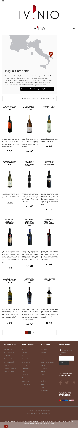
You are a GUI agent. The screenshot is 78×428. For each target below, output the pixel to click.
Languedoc (25, 368)
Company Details (9, 362)
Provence (25, 375)
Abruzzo (43, 352)
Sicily (42, 384)
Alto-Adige (44, 349)
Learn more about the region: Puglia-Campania (37, 89)
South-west (25, 381)
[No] (75, 423)
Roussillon (25, 378)
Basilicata (43, 356)
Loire (23, 371)
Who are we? (8, 349)
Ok (6, 426)
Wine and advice (9, 371)
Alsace (24, 349)
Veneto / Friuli (45, 390)
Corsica (24, 365)
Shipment (7, 365)
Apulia (14, 76)
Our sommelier (8, 359)
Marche (43, 371)
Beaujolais (25, 352)
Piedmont (43, 378)
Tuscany (43, 387)
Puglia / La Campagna (47, 362)
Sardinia (43, 381)
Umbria (43, 375)
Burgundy (25, 359)
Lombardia (44, 368)
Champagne (26, 362)
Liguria (43, 365)
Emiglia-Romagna (46, 359)
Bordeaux (25, 356)
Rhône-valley (26, 384)
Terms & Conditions (10, 368)
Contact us (7, 355)
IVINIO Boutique (9, 352)
